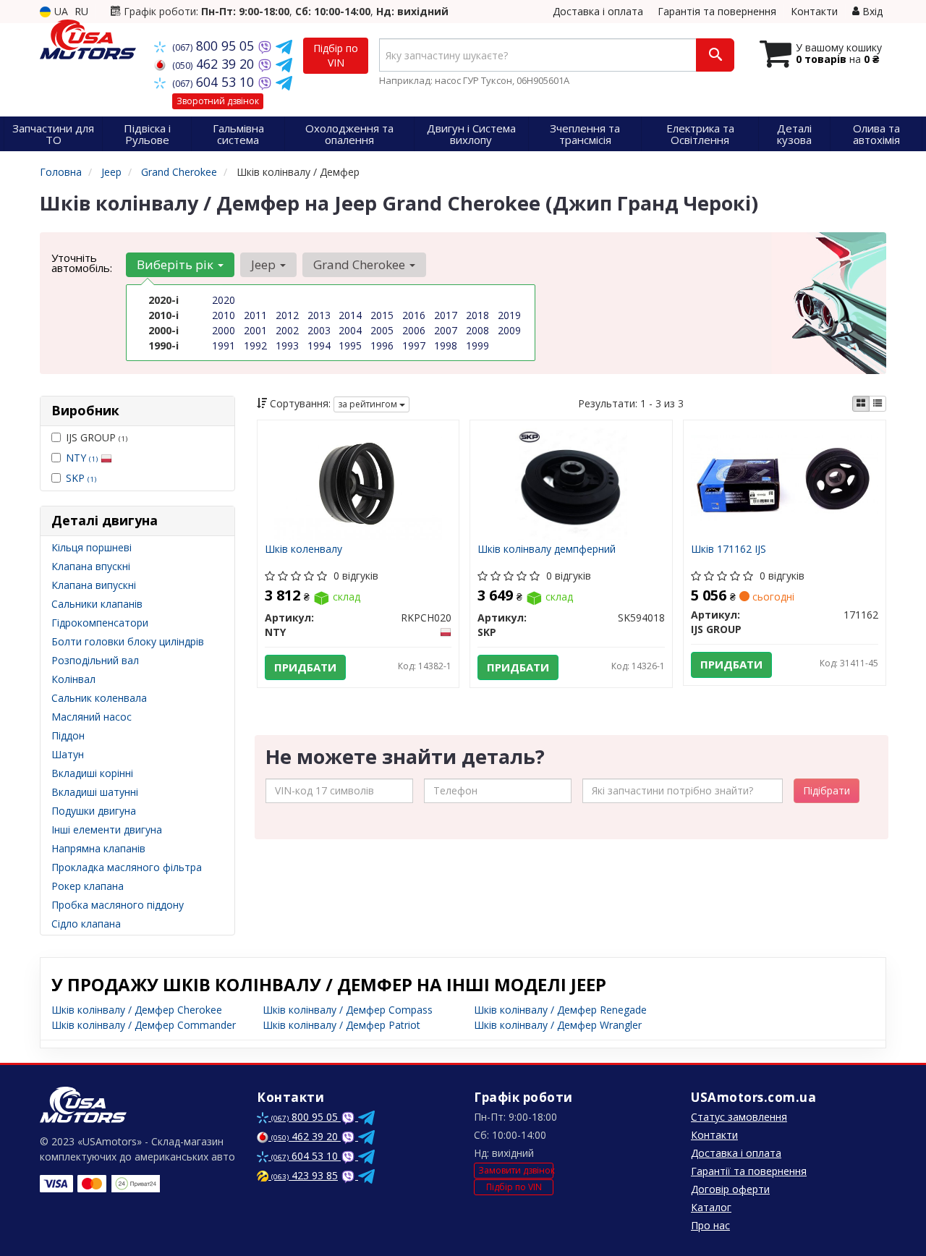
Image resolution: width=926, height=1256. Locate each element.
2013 (319, 315)
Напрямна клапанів (98, 848)
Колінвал (73, 679)
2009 (509, 330)
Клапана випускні (93, 585)
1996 (382, 345)
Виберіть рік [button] (176, 264)
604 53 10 (215, 81)
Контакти (814, 11)
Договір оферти (730, 1189)
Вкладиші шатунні (94, 792)
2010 (223, 315)
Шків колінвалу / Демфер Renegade (560, 1010)
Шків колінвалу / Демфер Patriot (341, 1025)
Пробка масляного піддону (117, 905)
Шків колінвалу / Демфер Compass (348, 1010)
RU (81, 11)
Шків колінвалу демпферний (546, 549)
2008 (477, 330)
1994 (319, 345)
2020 (223, 300)
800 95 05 (215, 45)
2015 (382, 315)
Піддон (68, 735)
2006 (413, 330)
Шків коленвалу (303, 549)
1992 (255, 345)
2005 (382, 330)
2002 (287, 330)
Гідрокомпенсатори (99, 622)
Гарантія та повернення (717, 11)
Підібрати (826, 790)
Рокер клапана (87, 886)
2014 (350, 315)
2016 (413, 315)
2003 (319, 330)
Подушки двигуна (93, 811)
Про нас (710, 1225)
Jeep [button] (265, 264)
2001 (255, 330)
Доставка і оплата (598, 11)
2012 (287, 315)
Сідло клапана (86, 923)
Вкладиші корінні (92, 773)
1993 (287, 345)
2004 (350, 330)
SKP (81, 478)
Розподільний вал (95, 660)
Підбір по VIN (335, 55)
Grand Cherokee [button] (360, 264)
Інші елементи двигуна (106, 829)
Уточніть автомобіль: (81, 262)
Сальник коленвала (99, 698)
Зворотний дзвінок (218, 101)
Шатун (67, 754)
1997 (413, 345)
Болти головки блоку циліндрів (127, 641)
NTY (82, 457)
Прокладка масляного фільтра (126, 867)
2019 (509, 315)
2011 (255, 315)
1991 (223, 345)
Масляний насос (91, 717)
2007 (445, 330)
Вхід (871, 11)
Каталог (711, 1207)
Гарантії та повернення (749, 1171)
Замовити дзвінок (515, 1170)
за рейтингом (368, 404)
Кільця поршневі (91, 547)
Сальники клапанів (97, 604)
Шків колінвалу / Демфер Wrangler (558, 1025)
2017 (445, 315)
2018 (477, 315)
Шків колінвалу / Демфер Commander (143, 1025)
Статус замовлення (739, 1117)
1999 (477, 345)
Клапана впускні (90, 566)
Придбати (305, 667)
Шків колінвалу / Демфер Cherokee (136, 1010)
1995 (350, 345)
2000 (223, 330)
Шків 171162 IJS (728, 549)
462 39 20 (215, 63)
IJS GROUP (96, 437)
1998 (445, 345)
